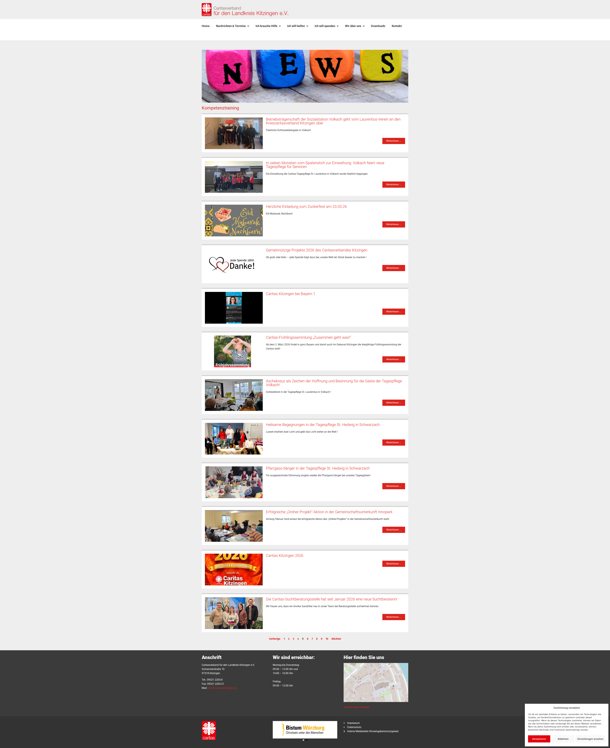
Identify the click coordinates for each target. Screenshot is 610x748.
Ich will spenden (325, 26)
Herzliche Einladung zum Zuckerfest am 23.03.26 (306, 206)
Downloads (378, 26)
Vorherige (274, 638)
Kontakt (397, 26)
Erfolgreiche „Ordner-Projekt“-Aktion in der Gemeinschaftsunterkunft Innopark (329, 512)
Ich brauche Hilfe (266, 26)
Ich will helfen (296, 26)
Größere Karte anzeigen (357, 707)
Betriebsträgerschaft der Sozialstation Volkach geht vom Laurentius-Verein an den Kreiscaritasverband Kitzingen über (333, 121)
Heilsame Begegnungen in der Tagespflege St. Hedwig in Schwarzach (323, 424)
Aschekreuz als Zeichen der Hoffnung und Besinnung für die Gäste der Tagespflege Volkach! (334, 383)
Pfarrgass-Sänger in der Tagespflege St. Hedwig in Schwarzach (318, 468)
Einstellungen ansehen (590, 738)
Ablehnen (563, 738)
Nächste (336, 638)
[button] (210, 33)
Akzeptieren (539, 738)
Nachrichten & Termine (231, 26)
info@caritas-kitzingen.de (222, 687)
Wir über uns (353, 26)
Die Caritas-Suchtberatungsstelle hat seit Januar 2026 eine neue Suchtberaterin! (331, 599)
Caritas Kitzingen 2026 (284, 555)
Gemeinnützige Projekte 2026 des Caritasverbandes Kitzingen (316, 250)
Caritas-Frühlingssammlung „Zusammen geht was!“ (308, 337)
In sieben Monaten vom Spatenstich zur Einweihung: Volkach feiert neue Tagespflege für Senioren (325, 165)
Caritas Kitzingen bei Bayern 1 (290, 294)
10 (327, 638)
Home (206, 26)
